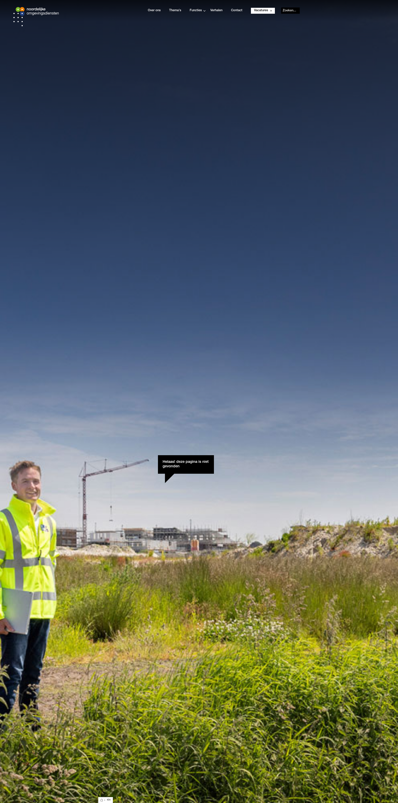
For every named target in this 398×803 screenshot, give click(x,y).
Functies (196, 10)
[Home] (102, 800)
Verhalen (216, 10)
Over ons (154, 10)
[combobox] (290, 10)
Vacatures (261, 10)
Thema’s (175, 10)
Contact (236, 10)
